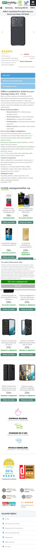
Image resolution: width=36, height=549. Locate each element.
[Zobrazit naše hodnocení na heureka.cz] (9, 480)
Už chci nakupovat (18, 281)
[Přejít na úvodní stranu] (10, 3)
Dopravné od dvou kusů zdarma (12, 81)
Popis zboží (6, 75)
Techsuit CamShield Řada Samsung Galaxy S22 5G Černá (27, 343)
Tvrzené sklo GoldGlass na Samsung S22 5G (26, 245)
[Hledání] (20, 3)
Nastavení (18, 286)
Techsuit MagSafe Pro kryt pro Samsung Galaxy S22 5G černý (27, 297)
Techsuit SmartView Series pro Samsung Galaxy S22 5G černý (9, 388)
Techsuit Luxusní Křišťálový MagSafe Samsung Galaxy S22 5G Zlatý (27, 389)
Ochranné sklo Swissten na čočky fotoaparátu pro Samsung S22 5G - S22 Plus (8, 212)
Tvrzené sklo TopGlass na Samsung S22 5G (8, 244)
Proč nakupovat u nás (9, 86)
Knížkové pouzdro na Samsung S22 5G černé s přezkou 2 (9, 297)
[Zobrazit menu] (33, 3)
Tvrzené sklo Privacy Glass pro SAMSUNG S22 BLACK (26, 210)
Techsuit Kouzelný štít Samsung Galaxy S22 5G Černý (8, 343)
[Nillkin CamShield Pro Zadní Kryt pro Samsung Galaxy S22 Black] (18, 31)
